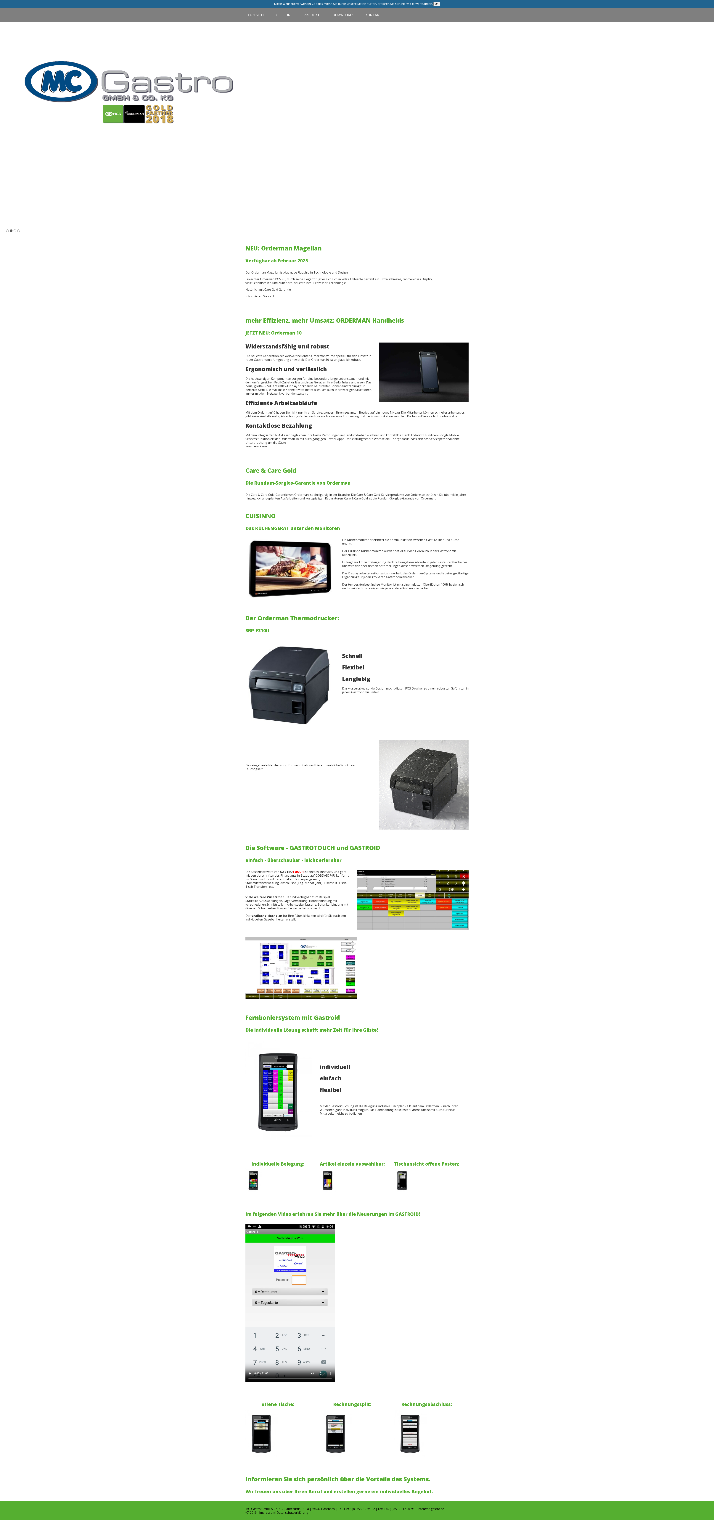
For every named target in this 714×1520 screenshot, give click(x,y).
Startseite (255, 15)
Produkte (312, 15)
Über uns (284, 15)
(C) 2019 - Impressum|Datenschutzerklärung (276, 1513)
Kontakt (373, 15)
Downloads (343, 15)
